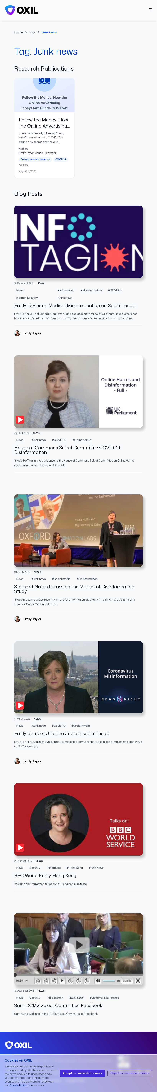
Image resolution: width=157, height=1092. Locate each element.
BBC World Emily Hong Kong (45, 875)
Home (18, 32)
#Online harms (81, 440)
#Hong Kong (75, 868)
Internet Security (27, 298)
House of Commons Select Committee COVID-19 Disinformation (67, 449)
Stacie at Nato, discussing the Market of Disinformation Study (74, 588)
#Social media (61, 579)
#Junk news (38, 440)
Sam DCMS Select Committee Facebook (58, 1005)
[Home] (22, 10)
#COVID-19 (115, 290)
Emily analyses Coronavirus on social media (62, 733)
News (19, 290)
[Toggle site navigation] (150, 10)
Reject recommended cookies (130, 1073)
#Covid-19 (58, 725)
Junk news (49, 32)
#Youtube (54, 868)
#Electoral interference (104, 997)
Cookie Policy (18, 1085)
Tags (32, 32)
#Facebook (55, 997)
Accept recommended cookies (82, 1073)
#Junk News (65, 298)
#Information (66, 290)
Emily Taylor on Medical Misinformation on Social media (75, 305)
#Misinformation (91, 290)
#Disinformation (87, 579)
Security (34, 868)
